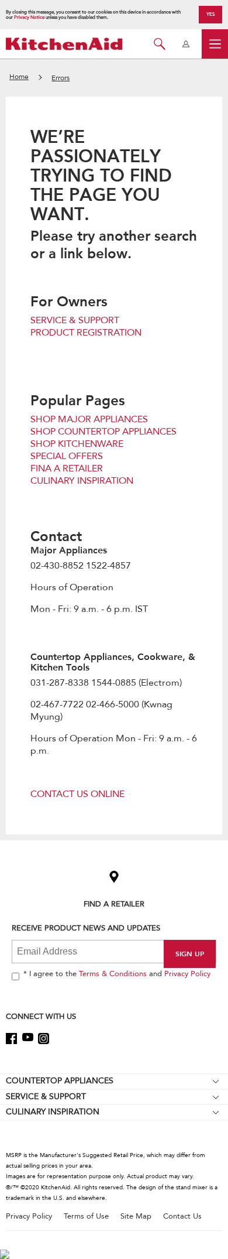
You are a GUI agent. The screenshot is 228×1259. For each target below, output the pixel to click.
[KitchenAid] (64, 44)
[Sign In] (185, 44)
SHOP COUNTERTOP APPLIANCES (103, 431)
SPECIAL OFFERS (66, 456)
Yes (210, 14)
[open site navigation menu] (215, 44)
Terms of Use (86, 1216)
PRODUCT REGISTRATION (85, 332)
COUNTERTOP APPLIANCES (59, 1080)
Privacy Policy (187, 974)
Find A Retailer (114, 904)
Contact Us (182, 1216)
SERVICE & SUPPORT (74, 320)
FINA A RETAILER (66, 468)
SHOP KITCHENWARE (76, 443)
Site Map (135, 1216)
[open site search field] (159, 44)
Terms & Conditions (113, 974)
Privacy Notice (29, 17)
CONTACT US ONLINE (77, 794)
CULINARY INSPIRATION (81, 480)
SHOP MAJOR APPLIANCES (89, 419)
